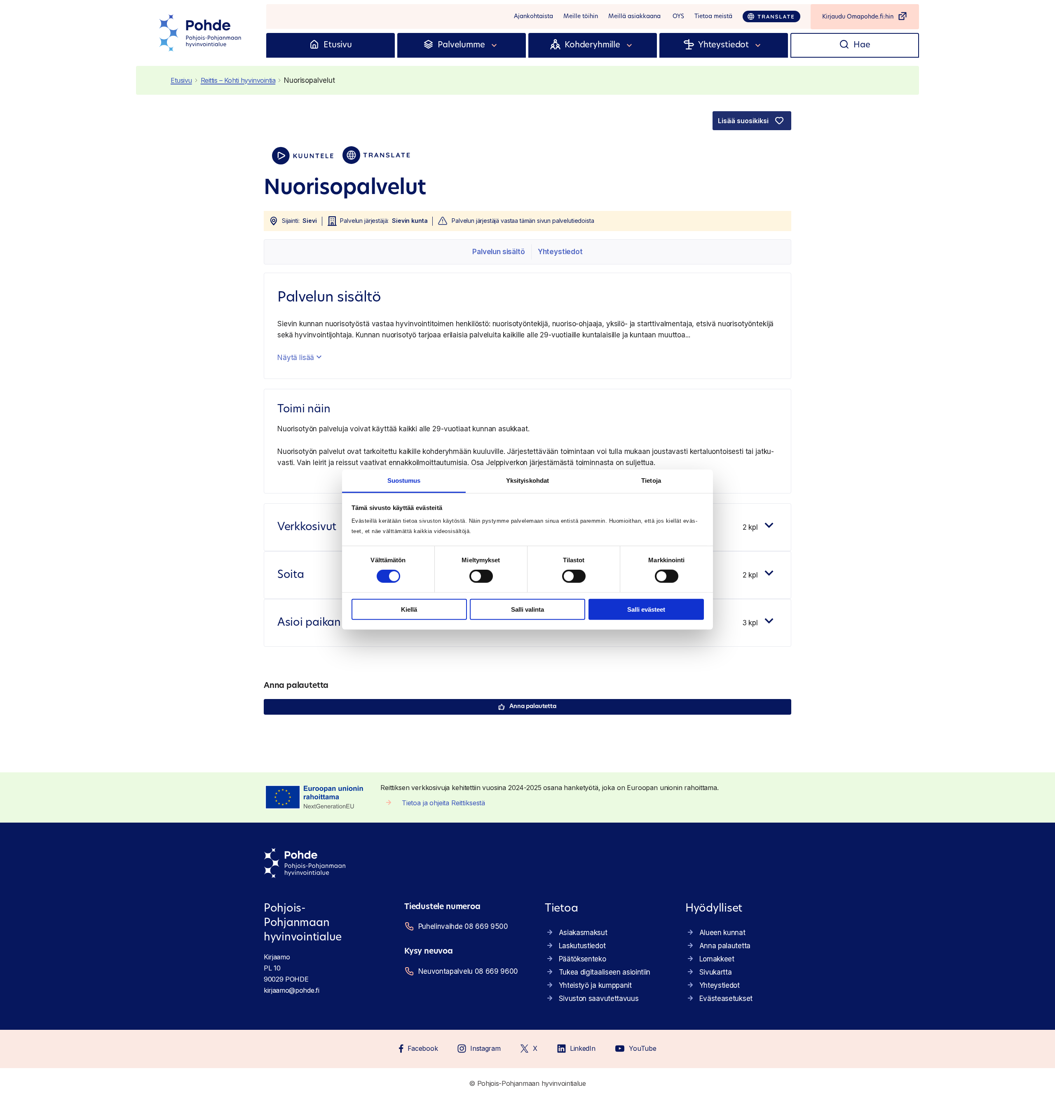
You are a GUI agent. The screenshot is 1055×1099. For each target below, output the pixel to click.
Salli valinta (527, 609)
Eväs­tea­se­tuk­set (726, 998)
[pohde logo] (201, 33)
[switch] (481, 576)
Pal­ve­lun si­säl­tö (498, 252)
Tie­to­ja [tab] (651, 480)
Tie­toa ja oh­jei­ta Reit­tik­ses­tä (443, 803)
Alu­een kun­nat (722, 932)
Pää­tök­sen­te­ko (582, 959)
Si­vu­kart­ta (715, 972)
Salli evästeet (646, 609)
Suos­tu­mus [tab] (404, 480)
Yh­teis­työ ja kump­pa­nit (595, 985)
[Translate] (771, 16)
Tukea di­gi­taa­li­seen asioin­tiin (604, 972)
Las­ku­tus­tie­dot (582, 946)
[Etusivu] (314, 45)
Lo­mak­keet (716, 959)
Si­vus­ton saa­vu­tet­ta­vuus (599, 998)
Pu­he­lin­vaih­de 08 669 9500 (463, 926)
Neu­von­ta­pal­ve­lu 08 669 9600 (468, 971)
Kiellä (409, 609)
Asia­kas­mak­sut (583, 932)
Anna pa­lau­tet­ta (532, 707)
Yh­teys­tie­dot (560, 252)
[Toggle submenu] (494, 45)
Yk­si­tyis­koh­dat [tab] (527, 480)
